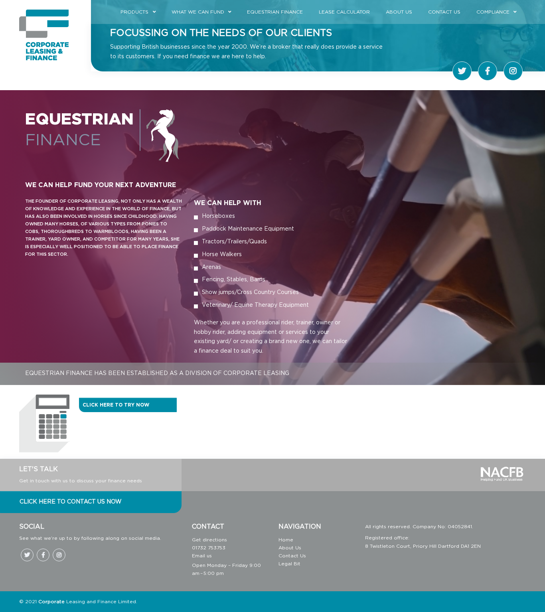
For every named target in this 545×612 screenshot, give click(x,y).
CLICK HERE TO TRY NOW (116, 405)
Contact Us (444, 12)
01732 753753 (208, 547)
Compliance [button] (492, 12)
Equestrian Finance (275, 12)
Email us (202, 555)
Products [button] (134, 12)
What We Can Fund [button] (198, 12)
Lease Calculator (344, 12)
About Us (399, 12)
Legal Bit (289, 563)
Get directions (209, 539)
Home (285, 539)
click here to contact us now (71, 502)
